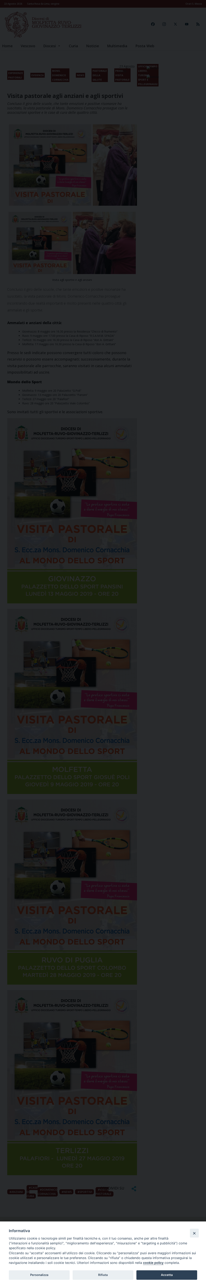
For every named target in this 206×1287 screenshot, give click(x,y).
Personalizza (39, 1275)
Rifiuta (103, 1275)
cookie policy (153, 1263)
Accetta (167, 1275)
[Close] (194, 1233)
